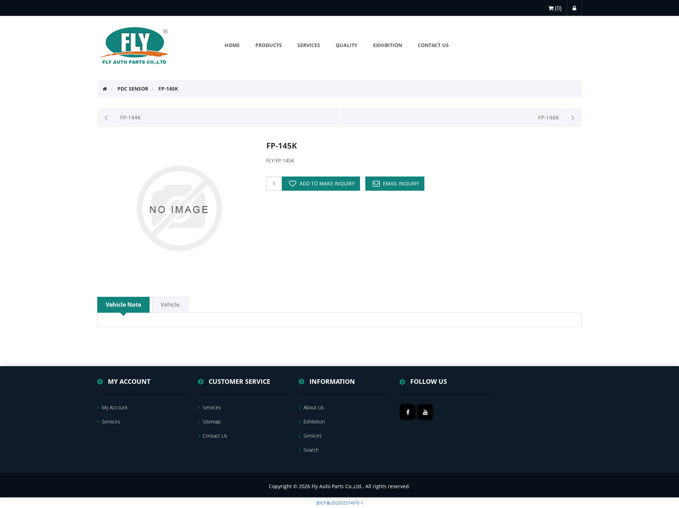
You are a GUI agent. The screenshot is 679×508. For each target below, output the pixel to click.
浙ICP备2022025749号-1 (340, 503)
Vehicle (170, 304)
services (111, 421)
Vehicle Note (123, 304)
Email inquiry (401, 183)
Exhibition (314, 421)
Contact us (215, 435)
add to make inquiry (327, 183)
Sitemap (212, 421)
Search (311, 449)
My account (115, 407)
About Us (313, 407)
